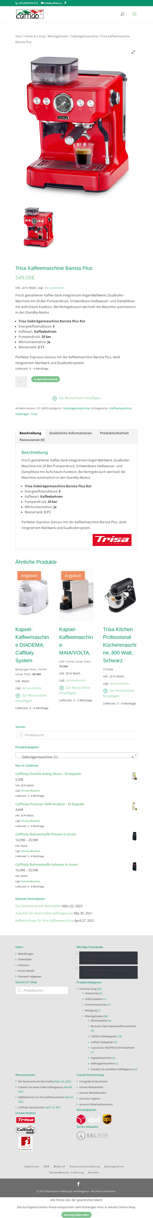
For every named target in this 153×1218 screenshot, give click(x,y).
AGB (46, 1166)
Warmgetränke (58, 36)
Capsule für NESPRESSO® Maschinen (113, 1047)
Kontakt (93, 1172)
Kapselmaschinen (101, 1058)
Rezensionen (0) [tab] (32, 440)
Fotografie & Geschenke (93, 1081)
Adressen (23, 965)
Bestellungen (25, 953)
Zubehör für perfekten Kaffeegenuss (112, 1069)
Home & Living (35, 36)
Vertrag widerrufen (76, 1215)
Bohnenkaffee (99, 1020)
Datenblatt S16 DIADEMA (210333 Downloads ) (102, 958)
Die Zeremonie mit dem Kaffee (38, 906)
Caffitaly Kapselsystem (31, 1107)
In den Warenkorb (45, 379)
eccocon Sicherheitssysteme (96, 1104)
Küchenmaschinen (96, 1004)
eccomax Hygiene (89, 1098)
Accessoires (92, 993)
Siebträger (22, 414)
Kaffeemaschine (120, 408)
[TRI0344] (38, 227)
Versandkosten (54, 288)
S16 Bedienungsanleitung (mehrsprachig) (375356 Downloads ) (107, 972)
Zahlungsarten (114, 1166)
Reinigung (91, 1010)
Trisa (34, 414)
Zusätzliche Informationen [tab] (70, 433)
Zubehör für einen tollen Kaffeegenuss (44, 913)
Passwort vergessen (30, 976)
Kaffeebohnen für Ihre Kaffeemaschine (44, 920)
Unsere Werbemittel (91, 1087)
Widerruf (59, 1166)
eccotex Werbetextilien (92, 1093)
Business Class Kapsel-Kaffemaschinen (113, 1026)
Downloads (24, 959)
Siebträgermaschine (84, 36)
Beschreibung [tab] (30, 433)
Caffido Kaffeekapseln (104, 1036)
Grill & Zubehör (94, 999)
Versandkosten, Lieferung (66, 1172)
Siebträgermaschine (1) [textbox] (75, 757)
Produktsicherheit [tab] (114, 433)
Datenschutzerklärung (85, 1166)
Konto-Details (26, 970)
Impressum (32, 1166)
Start (18, 36)
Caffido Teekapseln (102, 1042)
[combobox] (76, 755)
